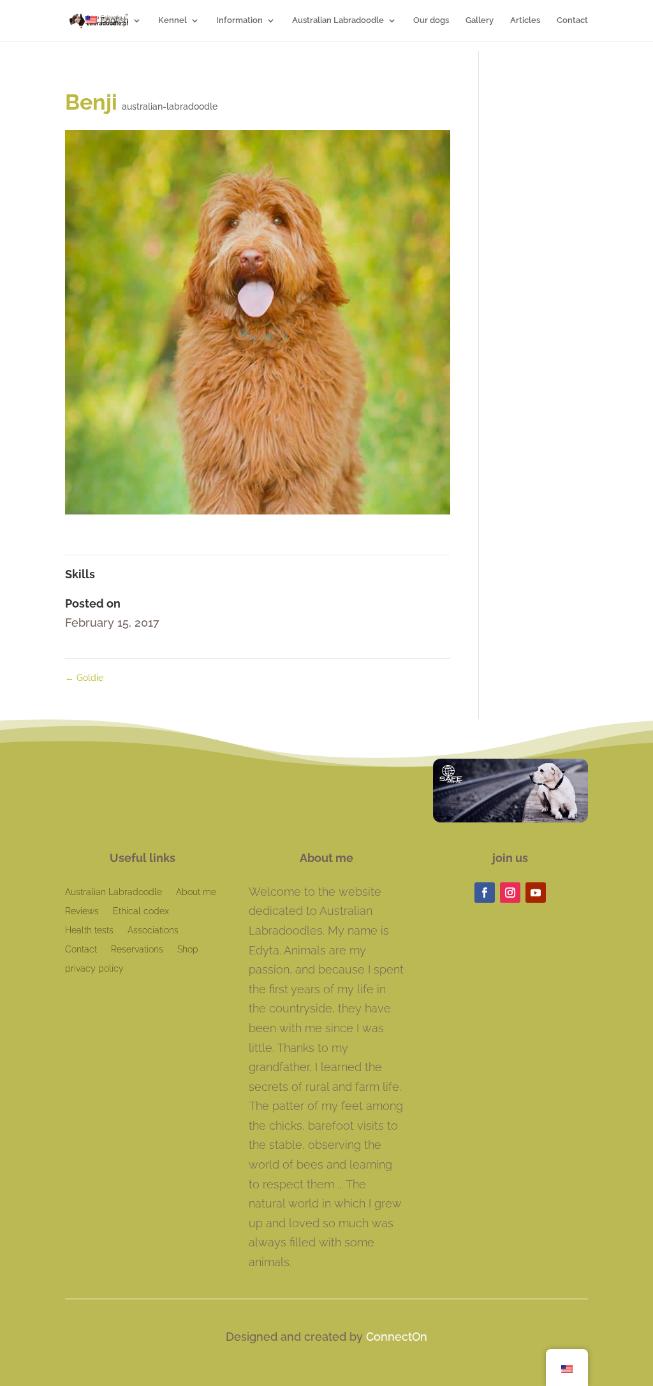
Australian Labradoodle (338, 20)
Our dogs (431, 20)
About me (196, 892)
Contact (572, 20)
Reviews (82, 911)
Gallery (480, 20)
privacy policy (94, 969)
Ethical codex (141, 911)
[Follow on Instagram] (510, 892)
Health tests (89, 930)
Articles (525, 20)
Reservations (137, 949)
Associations (153, 930)
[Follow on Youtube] (535, 892)
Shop (187, 949)
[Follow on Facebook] (484, 892)
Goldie (84, 678)
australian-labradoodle (169, 106)
